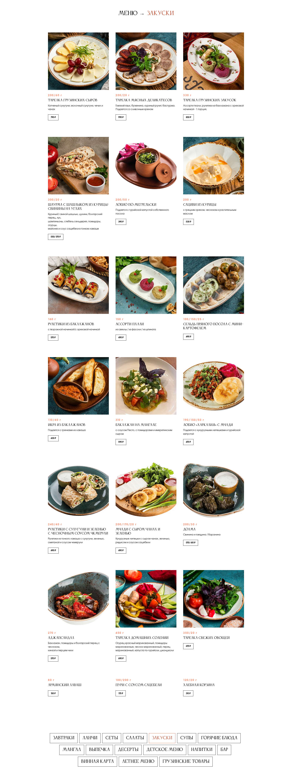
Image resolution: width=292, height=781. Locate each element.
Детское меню (165, 750)
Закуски (160, 13)
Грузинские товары (186, 762)
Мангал (72, 750)
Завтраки (63, 738)
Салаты (135, 738)
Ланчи (89, 738)
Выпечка (99, 750)
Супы (186, 738)
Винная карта (97, 762)
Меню (128, 13)
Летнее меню (138, 762)
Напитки (201, 750)
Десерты (128, 750)
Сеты (111, 738)
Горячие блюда (219, 738)
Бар (224, 750)
